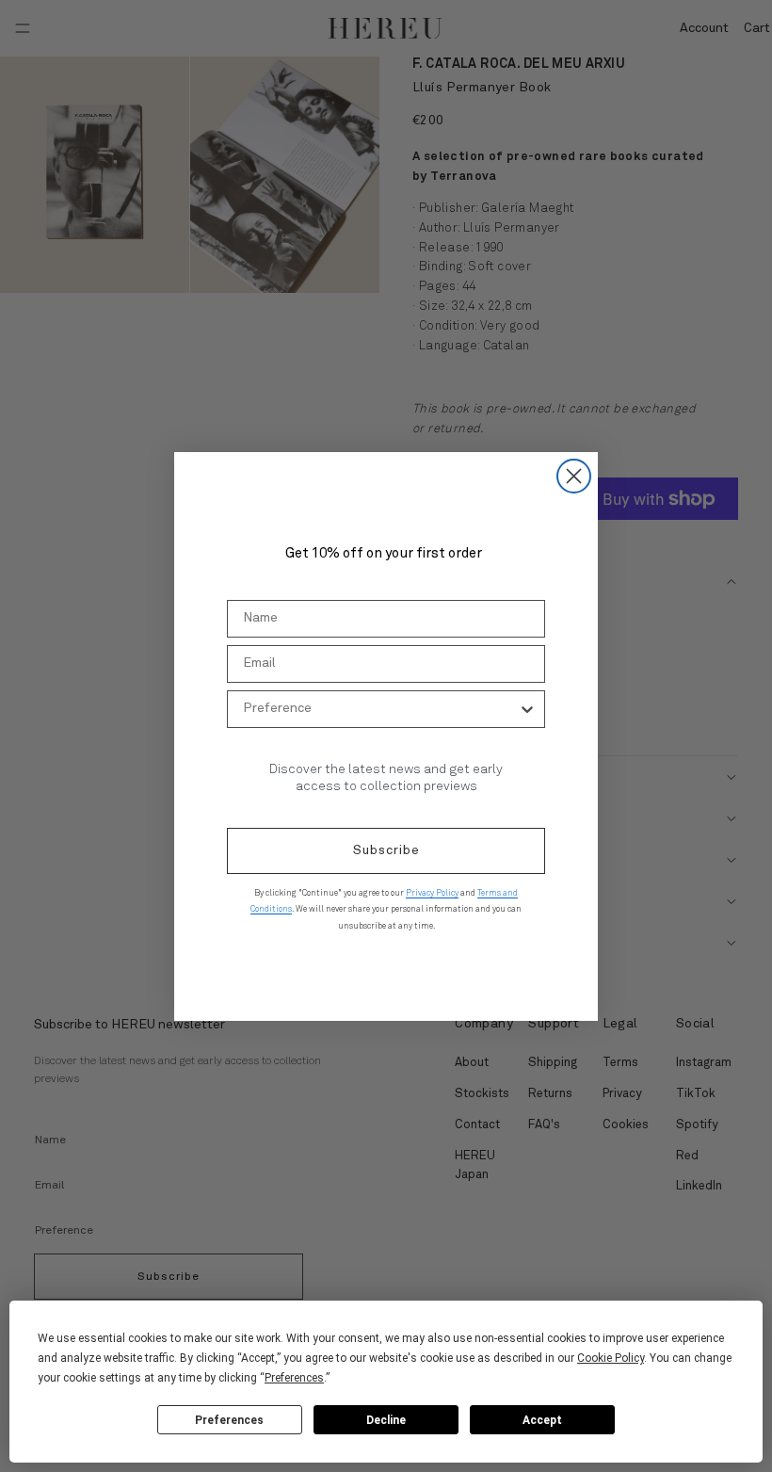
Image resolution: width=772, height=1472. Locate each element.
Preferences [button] (294, 1377)
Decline (386, 1420)
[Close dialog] (573, 476)
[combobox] (380, 709)
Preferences (229, 1420)
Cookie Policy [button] (610, 1358)
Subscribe (386, 850)
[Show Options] (527, 709)
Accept (542, 1420)
